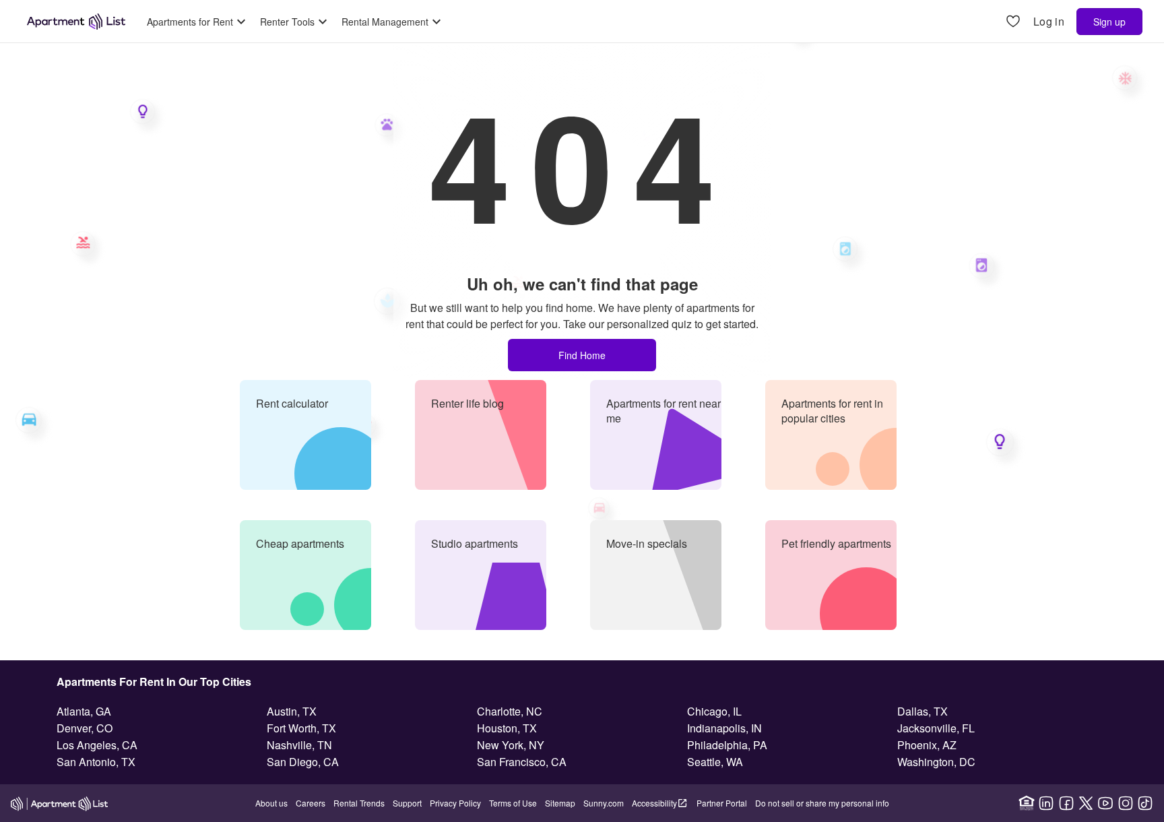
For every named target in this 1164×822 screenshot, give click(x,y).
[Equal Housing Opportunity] (1027, 803)
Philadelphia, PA (727, 745)
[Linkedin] (1046, 803)
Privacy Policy (455, 803)
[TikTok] (1145, 803)
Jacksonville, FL (936, 728)
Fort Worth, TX (301, 728)
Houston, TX (507, 728)
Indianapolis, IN (724, 728)
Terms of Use (513, 803)
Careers (310, 803)
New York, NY (510, 745)
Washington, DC (936, 761)
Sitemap (560, 803)
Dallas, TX (922, 711)
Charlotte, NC (509, 711)
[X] (1086, 803)
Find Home (582, 355)
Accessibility (654, 803)
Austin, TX (292, 711)
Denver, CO (84, 728)
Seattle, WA (715, 761)
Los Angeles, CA (97, 745)
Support (407, 803)
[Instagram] (1126, 803)
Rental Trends (359, 803)
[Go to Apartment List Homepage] (76, 21)
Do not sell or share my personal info (822, 803)
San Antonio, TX (96, 761)
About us (271, 803)
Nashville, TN (299, 745)
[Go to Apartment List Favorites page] (1013, 22)
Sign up (1109, 21)
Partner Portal (722, 803)
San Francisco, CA (522, 761)
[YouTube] (1105, 803)
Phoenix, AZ (927, 745)
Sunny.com (603, 803)
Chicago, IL (714, 711)
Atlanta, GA (84, 711)
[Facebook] (1066, 803)
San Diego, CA (303, 761)
